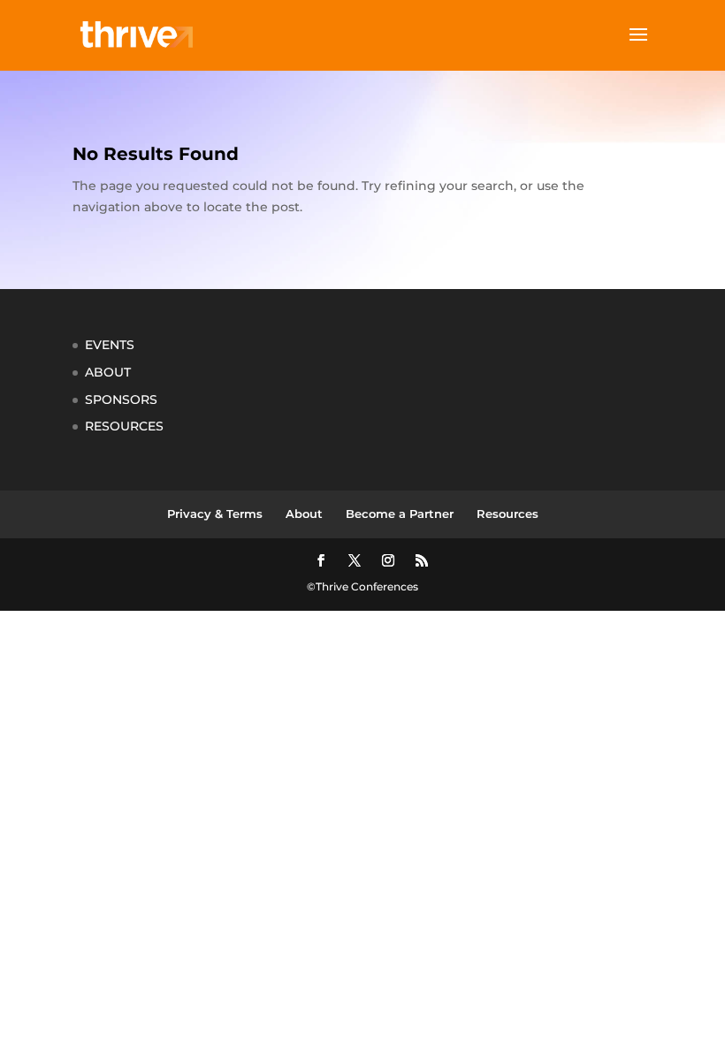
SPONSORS (121, 399)
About (304, 513)
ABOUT (108, 372)
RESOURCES (124, 426)
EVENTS (109, 345)
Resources (507, 513)
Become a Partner (400, 513)
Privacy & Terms (215, 513)
